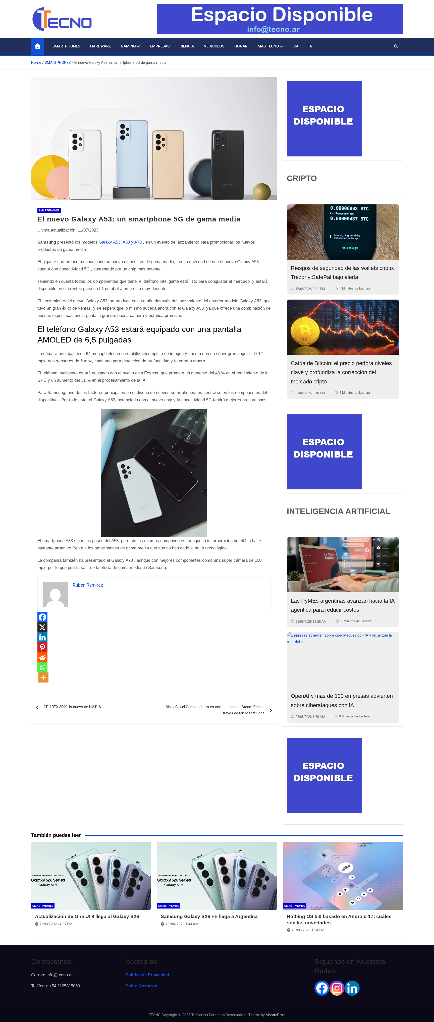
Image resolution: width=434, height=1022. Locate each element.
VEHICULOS (214, 46)
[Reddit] (42, 657)
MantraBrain (276, 1015)
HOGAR (241, 46)
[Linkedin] (42, 637)
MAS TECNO (268, 46)
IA (310, 46)
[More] (43, 677)
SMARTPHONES (66, 46)
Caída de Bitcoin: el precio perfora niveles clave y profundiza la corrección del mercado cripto (341, 372)
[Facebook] (42, 617)
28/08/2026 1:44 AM (182, 924)
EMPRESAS (160, 46)
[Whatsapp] (42, 667)
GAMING (128, 46)
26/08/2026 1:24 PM (308, 930)
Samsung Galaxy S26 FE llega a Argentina (209, 916)
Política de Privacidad (147, 975)
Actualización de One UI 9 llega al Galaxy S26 (87, 916)
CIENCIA (187, 46)
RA (295, 46)
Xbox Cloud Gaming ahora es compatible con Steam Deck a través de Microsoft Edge (215, 710)
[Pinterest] (42, 647)
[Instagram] (337, 988)
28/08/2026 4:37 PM (56, 924)
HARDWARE (100, 46)
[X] (42, 627)
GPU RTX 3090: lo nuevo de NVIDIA (72, 707)
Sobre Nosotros (141, 986)
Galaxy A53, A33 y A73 (120, 242)
